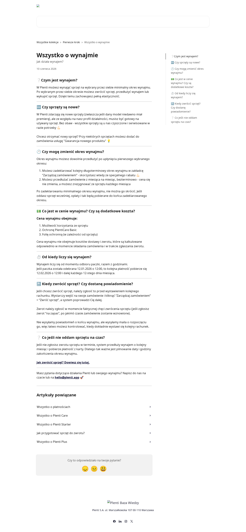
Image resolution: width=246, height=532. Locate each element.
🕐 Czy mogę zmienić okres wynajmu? (187, 70)
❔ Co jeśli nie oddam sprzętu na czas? (184, 119)
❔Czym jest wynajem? (184, 56)
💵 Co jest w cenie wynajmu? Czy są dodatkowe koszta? (182, 83)
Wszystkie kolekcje (48, 42)
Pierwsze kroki (71, 42)
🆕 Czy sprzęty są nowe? (185, 62)
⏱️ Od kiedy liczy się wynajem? (183, 95)
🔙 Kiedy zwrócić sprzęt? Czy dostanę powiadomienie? (185, 107)
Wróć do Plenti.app (178, 6)
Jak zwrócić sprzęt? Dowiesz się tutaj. (63, 362)
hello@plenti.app (67, 377)
